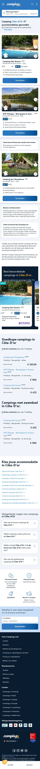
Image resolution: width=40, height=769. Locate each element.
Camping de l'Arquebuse (13, 179)
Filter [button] (11, 765)
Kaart (24, 63)
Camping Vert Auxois (12, 62)
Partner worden (8, 674)
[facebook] (14, 750)
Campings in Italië (9, 696)
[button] (4, 762)
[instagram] (18, 750)
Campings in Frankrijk (10, 692)
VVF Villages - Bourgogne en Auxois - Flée (18, 114)
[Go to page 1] (17, 57)
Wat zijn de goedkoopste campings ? (14, 560)
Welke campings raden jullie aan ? (17, 535)
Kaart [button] (31, 765)
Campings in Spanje (10, 700)
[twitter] (22, 750)
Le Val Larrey (15, 116)
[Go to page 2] (18, 57)
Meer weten (8, 29)
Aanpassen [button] (33, 13)
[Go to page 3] (19, 57)
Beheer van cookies (10, 661)
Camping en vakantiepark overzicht (15, 653)
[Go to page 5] (21, 57)
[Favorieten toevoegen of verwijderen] (35, 56)
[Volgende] (35, 47)
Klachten (6, 682)
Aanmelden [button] (20, 627)
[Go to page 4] (20, 57)
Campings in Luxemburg (11, 707)
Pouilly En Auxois (16, 63)
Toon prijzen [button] (20, 80)
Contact (5, 670)
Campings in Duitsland (11, 711)
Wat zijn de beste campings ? (16, 524)
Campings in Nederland (11, 715)
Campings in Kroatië (10, 703)
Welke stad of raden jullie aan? (17, 547)
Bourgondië (6, 63)
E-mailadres (6, 618)
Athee (12, 181)
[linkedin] (26, 750)
